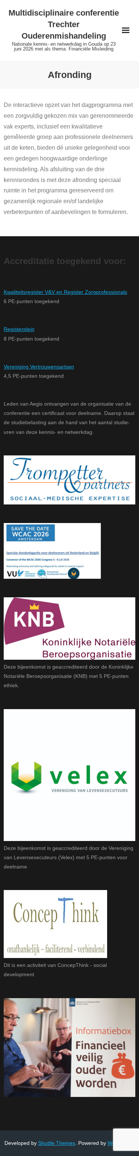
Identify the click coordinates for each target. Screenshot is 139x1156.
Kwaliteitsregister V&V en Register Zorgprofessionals (65, 292)
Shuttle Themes (56, 1143)
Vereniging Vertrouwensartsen (39, 367)
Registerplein (19, 329)
